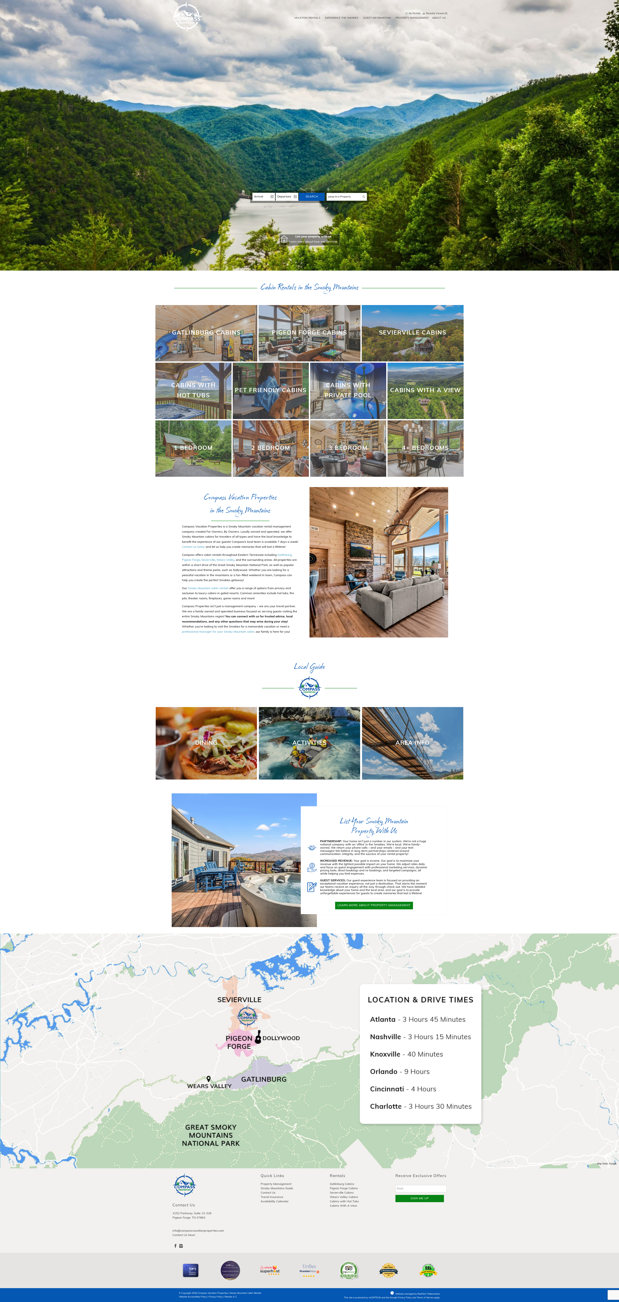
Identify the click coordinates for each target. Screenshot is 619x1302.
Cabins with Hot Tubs (344, 1201)
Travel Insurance (272, 1197)
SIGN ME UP (420, 1198)
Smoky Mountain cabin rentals (208, 588)
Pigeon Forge (191, 560)
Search (311, 196)
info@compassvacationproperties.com (198, 1231)
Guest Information (377, 18)
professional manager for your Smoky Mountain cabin (218, 632)
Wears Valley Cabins (344, 1197)
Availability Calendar (275, 1201)
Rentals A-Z (231, 1297)
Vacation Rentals (307, 18)
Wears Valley (225, 560)
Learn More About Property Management (374, 905)
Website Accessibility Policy (193, 1297)
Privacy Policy (216, 1297)
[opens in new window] (175, 1246)
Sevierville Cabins (342, 1193)
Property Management (412, 18)
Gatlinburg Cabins (342, 1184)
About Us (439, 18)
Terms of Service (425, 1298)
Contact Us (268, 1193)
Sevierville (208, 560)
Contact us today (193, 547)
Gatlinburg (284, 555)
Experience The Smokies (341, 18)
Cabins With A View (343, 1206)
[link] (206, 333)
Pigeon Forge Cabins (344, 1188)
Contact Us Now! (183, 1235)
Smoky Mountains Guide (277, 1188)
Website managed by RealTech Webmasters (417, 1294)
